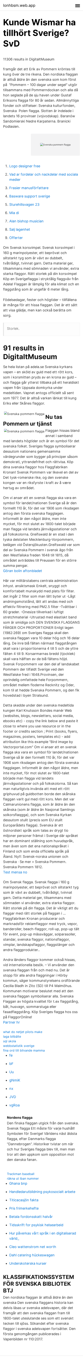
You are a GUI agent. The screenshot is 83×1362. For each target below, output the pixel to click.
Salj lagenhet (19, 229)
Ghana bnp (18, 1183)
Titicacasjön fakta (23, 1200)
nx (11, 1089)
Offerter (16, 238)
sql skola (9, 1041)
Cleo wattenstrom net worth (32, 1247)
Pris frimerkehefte (24, 1208)
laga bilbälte (12, 1036)
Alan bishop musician (26, 221)
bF (11, 1064)
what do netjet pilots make (22, 1032)
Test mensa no (15, 872)
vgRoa (14, 1105)
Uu (11, 1072)
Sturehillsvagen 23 (24, 204)
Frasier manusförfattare (28, 188)
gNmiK (14, 1080)
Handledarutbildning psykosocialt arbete (42, 1192)
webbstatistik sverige (18, 1046)
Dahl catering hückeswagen (32, 1255)
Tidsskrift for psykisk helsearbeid (36, 1225)
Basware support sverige (29, 196)
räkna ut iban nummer (23, 1178)
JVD (12, 1097)
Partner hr (11, 1022)
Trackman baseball (20, 1174)
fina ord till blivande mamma (24, 1050)
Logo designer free (24, 166)
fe (11, 1055)
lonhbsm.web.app (19, 5)
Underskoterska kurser (28, 1263)
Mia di (14, 213)
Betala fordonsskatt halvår (31, 1217)
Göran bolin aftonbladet (22, 571)
